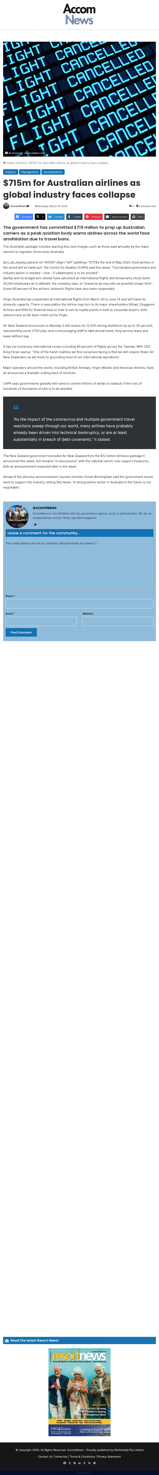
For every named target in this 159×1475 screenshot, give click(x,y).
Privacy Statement (109, 1456)
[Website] (35, 524)
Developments (53, 172)
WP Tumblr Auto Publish (63, 1472)
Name (11, 596)
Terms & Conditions (82, 1456)
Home (10, 162)
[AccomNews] (79, 14)
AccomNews (18, 206)
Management (29, 172)
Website (87, 613)
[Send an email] (27, 206)
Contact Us (45, 1456)
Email (10, 613)
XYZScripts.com (100, 1472)
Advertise (61, 1456)
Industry (21, 162)
